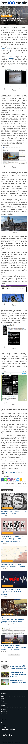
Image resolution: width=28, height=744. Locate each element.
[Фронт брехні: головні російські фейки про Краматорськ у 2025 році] (14, 501)
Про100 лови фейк (10, 7)
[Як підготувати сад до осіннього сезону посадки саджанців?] (5, 674)
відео (11, 58)
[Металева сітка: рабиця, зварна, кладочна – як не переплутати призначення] (5, 667)
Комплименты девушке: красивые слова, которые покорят (18, 682)
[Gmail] (14, 479)
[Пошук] (25, 2)
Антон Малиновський (11, 472)
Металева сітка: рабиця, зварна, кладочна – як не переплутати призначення (18, 666)
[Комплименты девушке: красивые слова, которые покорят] (5, 682)
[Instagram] (8, 479)
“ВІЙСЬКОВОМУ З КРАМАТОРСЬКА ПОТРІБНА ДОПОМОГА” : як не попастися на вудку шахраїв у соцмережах (13, 647)
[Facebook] (2, 479)
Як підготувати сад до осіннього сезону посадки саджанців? (18, 674)
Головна (3, 7)
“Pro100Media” (5, 48)
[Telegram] (17, 479)
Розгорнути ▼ (22, 483)
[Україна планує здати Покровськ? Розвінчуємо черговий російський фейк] (14, 554)
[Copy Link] (21, 479)
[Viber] (11, 479)
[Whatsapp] (5, 479)
